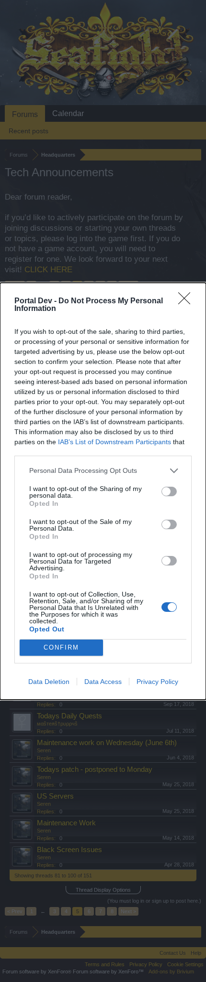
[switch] (169, 491)
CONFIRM (61, 647)
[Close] (187, 301)
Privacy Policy (157, 681)
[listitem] (103, 471)
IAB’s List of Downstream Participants (114, 442)
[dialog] (103, 491)
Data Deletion (48, 681)
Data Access (103, 681)
